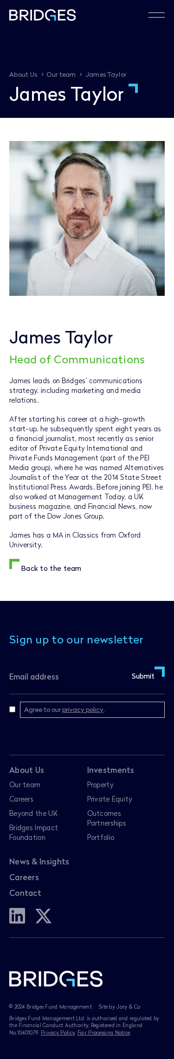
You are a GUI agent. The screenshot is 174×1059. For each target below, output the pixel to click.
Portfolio (101, 837)
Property (100, 784)
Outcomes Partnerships (107, 817)
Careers (21, 798)
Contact (25, 893)
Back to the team (51, 568)
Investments (111, 770)
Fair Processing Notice (103, 1032)
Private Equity (110, 798)
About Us (26, 770)
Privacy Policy (58, 1032)
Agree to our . (64, 709)
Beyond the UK (33, 813)
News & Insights (39, 861)
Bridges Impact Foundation (33, 832)
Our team (24, 784)
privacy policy (82, 709)
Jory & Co (128, 1006)
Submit (143, 675)
